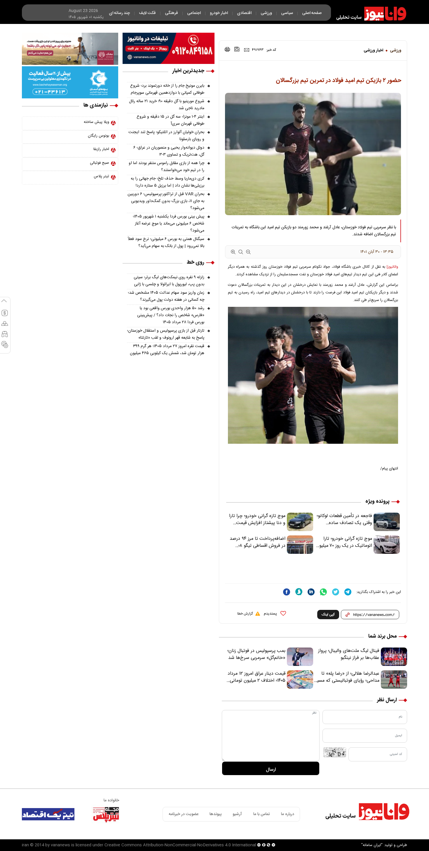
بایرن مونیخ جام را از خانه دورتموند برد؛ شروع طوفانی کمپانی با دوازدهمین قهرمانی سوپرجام (167, 89)
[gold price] (4, 326)
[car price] (4, 336)
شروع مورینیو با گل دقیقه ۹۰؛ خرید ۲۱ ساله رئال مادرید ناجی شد (166, 105)
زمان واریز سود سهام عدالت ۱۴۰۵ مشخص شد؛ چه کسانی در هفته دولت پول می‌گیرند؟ (166, 296)
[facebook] (286, 592)
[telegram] (347, 592)
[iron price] (4, 347)
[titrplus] (106, 814)
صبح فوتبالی (99, 163)
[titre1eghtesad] (48, 814)
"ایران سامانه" (372, 845)
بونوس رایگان (98, 136)
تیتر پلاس (101, 176)
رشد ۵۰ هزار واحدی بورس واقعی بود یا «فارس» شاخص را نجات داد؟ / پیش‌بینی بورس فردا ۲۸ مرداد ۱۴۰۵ (170, 315)
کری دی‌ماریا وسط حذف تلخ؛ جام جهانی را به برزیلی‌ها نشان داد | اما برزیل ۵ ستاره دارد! (167, 182)
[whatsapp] (323, 592)
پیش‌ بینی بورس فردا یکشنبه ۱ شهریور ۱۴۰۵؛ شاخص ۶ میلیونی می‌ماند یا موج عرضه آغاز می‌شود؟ (168, 223)
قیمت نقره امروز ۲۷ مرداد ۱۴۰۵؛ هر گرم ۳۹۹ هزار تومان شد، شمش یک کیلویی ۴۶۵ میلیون (167, 350)
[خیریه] (70, 82)
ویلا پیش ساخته (96, 122)
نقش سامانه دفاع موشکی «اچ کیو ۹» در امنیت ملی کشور (371, 833)
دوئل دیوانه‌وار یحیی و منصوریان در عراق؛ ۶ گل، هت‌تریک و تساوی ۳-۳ (168, 151)
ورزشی (395, 50)
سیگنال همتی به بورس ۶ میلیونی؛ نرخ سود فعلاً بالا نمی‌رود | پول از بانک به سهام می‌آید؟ (166, 243)
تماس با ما (261, 814)
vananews (60, 845)
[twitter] (335, 592)
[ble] (298, 592)
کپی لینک (328, 614)
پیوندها (216, 814)
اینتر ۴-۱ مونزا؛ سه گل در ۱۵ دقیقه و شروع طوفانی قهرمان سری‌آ (170, 120)
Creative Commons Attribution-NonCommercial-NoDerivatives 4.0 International (180, 845)
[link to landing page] (368, 14)
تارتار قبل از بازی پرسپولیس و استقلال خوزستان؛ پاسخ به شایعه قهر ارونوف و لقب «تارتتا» (165, 334)
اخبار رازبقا (101, 149)
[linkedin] (311, 592)
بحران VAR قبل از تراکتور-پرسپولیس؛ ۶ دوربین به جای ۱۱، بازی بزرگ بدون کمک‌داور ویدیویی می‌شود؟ (166, 201)
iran (25, 845)
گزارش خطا (245, 614)
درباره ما (287, 814)
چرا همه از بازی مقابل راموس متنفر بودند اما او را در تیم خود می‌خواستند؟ (166, 167)
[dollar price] (4, 315)
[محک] (70, 49)
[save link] (237, 49)
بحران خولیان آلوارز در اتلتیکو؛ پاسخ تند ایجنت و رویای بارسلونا (166, 136)
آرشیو (237, 814)
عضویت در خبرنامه (183, 814)
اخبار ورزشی (373, 50)
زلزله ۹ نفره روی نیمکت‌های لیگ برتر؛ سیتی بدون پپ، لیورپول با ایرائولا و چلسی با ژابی (169, 281)
